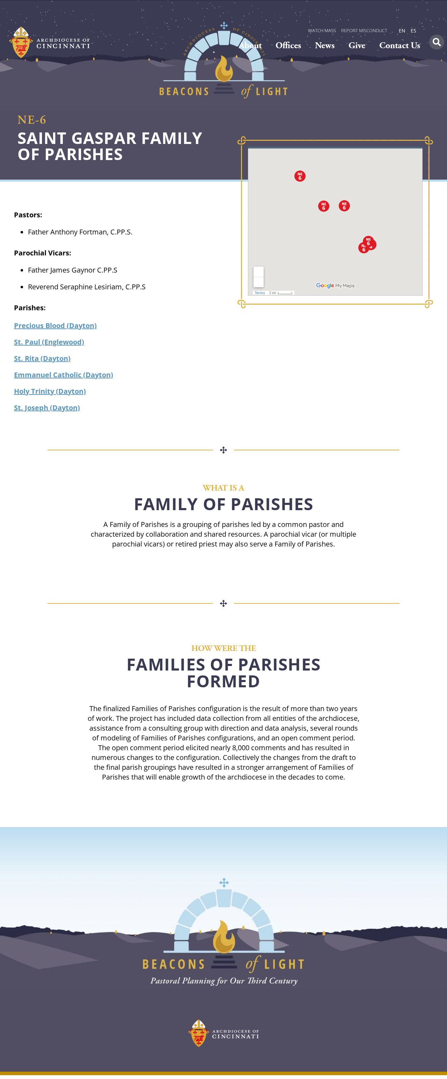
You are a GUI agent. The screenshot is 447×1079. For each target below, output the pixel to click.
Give (357, 45)
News (325, 45)
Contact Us (399, 45)
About (250, 45)
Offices (288, 45)
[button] (436, 42)
